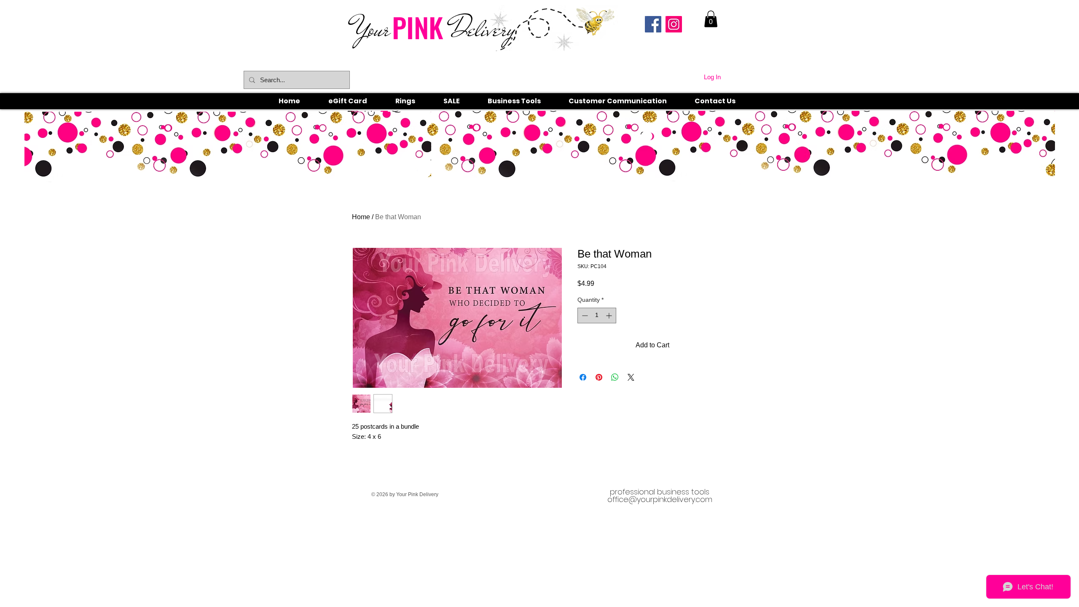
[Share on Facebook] (583, 377)
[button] (415, 101)
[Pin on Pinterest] (599, 377)
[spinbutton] (596, 315)
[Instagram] (674, 24)
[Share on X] (631, 377)
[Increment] (609, 315)
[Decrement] (584, 315)
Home (361, 216)
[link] (711, 19)
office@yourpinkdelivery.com (659, 499)
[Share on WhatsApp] (615, 377)
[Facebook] (653, 24)
